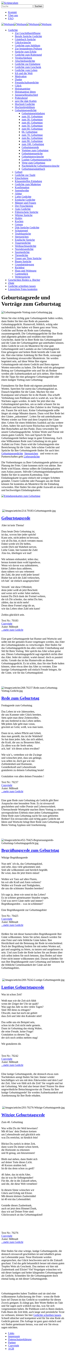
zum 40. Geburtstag (32, 122)
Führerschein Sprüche (26, 212)
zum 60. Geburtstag (32, 128)
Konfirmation (22, 187)
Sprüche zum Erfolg (25, 51)
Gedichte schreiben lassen (22, 286)
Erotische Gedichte (25, 199)
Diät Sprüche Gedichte (27, 227)
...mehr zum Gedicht (12, 629)
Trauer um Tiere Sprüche (28, 258)
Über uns (13, 15)
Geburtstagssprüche (32, 153)
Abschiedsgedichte (25, 60)
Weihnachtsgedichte (25, 246)
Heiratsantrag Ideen (25, 91)
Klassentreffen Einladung (28, 181)
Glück (18, 85)
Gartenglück (21, 273)
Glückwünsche (23, 42)
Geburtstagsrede (30, 147)
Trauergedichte (23, 242)
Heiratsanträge (22, 88)
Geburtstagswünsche (33, 156)
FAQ (11, 18)
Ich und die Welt (23, 73)
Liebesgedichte (32, 456)
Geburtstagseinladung (33, 113)
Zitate (11, 283)
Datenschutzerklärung (19, 1339)
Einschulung (21, 178)
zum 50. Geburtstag (32, 125)
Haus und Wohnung (25, 270)
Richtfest (19, 267)
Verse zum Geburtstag (33, 162)
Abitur (18, 193)
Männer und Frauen (25, 202)
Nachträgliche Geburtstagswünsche (40, 165)
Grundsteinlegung (24, 264)
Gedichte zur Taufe (25, 175)
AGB (11, 1348)
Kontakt (12, 12)
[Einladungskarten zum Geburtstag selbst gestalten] (20, 496)
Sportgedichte (22, 252)
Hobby (18, 218)
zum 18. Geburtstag (32, 116)
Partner (12, 1342)
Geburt (18, 171)
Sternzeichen (22, 236)
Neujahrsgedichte (24, 249)
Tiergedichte (21, 255)
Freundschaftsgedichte (27, 82)
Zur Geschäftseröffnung (27, 33)
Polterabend (21, 97)
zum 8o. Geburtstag (32, 138)
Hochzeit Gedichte (25, 104)
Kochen (19, 221)
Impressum (14, 1336)
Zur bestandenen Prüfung (28, 48)
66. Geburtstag (29, 131)
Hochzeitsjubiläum (25, 107)
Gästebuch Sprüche (25, 39)
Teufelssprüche (23, 233)
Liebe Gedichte (23, 196)
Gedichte (13, 30)
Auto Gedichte (23, 209)
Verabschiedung (23, 57)
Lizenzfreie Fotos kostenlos (22, 289)
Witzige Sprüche (23, 215)
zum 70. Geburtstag (32, 134)
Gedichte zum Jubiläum (27, 45)
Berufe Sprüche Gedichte (28, 36)
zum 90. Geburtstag (32, 141)
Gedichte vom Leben (26, 70)
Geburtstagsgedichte (26, 110)
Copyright (6, 623)
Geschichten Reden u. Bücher (24, 279)
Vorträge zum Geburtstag (35, 150)
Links (11, 1333)
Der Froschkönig (24, 205)
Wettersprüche (22, 276)
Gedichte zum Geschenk (28, 67)
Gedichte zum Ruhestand (28, 54)
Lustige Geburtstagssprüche (36, 159)
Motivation (21, 76)
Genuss (19, 224)
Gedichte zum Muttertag (28, 184)
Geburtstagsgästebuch (33, 168)
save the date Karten (26, 101)
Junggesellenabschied (26, 94)
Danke (18, 79)
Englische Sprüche (25, 239)
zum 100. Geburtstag (33, 144)
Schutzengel (21, 230)
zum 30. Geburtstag (32, 119)
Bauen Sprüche (23, 261)
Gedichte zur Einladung (27, 64)
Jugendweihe (22, 190)
